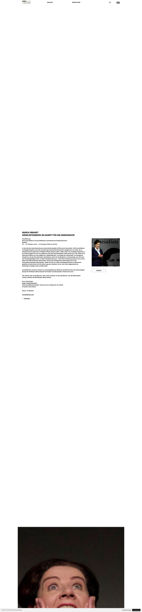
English (50, 2)
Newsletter (76, 2)
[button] (26, 299)
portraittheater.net (28, 295)
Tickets (98, 270)
